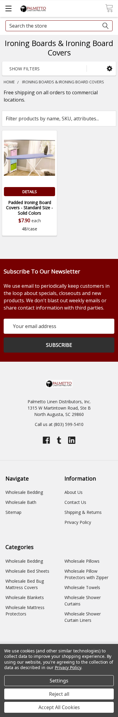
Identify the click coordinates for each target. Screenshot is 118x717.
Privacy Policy (77, 522)
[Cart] (109, 8)
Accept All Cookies (59, 707)
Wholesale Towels (82, 587)
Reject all (59, 694)
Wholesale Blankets (24, 597)
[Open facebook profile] (46, 440)
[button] (109, 68)
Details (29, 191)
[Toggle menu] (8, 8)
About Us (73, 492)
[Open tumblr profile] (59, 440)
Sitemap (13, 512)
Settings (59, 680)
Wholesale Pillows (82, 561)
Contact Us (75, 502)
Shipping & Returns (83, 512)
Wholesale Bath (20, 502)
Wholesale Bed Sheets (27, 571)
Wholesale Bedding (24, 492)
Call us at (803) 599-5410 (59, 424)
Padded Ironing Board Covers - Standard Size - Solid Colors (29, 207)
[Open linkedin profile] (71, 440)
